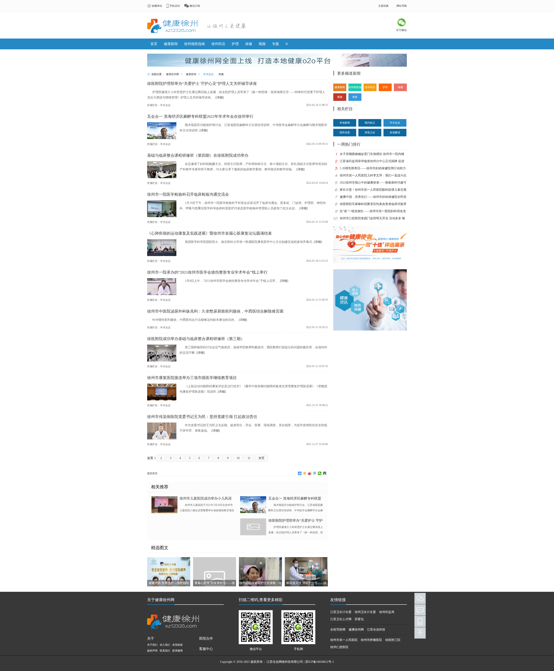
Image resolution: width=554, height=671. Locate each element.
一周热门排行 (349, 144)
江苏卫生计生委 (340, 612)
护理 (235, 44)
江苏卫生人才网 (340, 619)
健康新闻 (171, 44)
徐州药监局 (386, 612)
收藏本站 (157, 5)
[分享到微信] (320, 473)
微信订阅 (195, 5)
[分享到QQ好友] (325, 473)
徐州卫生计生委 (365, 612)
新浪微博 (177, 650)
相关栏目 (345, 109)
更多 (355, 96)
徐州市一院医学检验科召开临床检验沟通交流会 (188, 194)
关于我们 (152, 644)
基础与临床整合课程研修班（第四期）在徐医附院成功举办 (197, 155)
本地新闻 (345, 122)
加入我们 (165, 644)
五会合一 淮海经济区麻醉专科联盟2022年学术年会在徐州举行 (200, 116)
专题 (275, 44)
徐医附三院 (392, 640)
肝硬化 (359, 619)
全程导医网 (337, 629)
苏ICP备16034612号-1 (319, 661)
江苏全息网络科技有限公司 (285, 661)
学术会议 (208, 74)
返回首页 (152, 473)
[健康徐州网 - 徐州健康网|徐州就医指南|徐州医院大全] (174, 27)
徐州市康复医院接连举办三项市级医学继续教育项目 (192, 378)
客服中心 (206, 649)
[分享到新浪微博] (310, 473)
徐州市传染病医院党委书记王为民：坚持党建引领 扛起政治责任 (202, 417)
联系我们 (165, 650)
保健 (248, 44)
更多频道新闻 (349, 73)
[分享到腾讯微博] (315, 473)
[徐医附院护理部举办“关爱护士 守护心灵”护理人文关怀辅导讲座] (254, 527)
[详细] (220, 97)
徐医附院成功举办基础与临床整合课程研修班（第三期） (196, 339)
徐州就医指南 (194, 44)
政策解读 (395, 132)
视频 (262, 44)
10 (238, 458)
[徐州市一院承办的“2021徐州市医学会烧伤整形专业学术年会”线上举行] (161, 294)
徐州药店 (218, 44)
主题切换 (383, 5)
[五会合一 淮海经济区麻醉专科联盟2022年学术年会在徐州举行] (161, 138)
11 (249, 458)
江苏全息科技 (376, 629)
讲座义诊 (370, 132)
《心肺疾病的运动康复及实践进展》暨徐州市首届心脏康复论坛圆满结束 (209, 233)
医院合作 (206, 638)
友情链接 (177, 644)
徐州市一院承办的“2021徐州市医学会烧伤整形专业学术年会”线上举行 (207, 272)
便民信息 (345, 132)
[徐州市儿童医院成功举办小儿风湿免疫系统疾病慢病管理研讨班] (165, 505)
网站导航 (401, 5)
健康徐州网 (172, 74)
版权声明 (152, 650)
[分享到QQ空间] (305, 473)
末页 (261, 458)
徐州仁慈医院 (339, 647)
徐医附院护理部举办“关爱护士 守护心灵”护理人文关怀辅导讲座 (202, 83)
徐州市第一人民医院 (344, 640)
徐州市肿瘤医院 (371, 640)
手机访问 (174, 5)
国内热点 (370, 122)
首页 (153, 44)
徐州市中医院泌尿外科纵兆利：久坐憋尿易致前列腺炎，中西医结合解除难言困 (215, 311)
